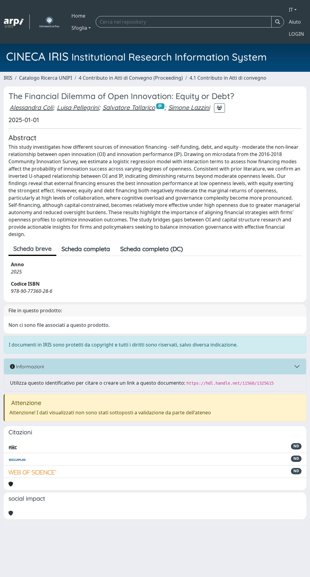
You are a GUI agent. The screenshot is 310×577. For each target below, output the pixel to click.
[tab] (193, 249)
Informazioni (29, 366)
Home (78, 15)
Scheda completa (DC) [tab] (151, 249)
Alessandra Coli (31, 107)
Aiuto (295, 21)
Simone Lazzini (189, 107)
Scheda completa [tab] (85, 249)
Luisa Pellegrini (78, 107)
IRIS (8, 78)
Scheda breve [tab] (32, 248)
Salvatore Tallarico (129, 107)
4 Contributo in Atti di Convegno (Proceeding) (131, 78)
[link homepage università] (49, 22)
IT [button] (291, 9)
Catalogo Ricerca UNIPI (45, 78)
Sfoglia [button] (79, 28)
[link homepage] (17, 22)
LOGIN (296, 34)
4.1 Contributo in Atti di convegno (228, 78)
